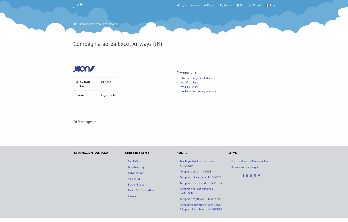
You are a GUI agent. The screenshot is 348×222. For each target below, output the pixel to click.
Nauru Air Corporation (141, 190)
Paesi (209, 5)
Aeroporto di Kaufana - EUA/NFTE (200, 177)
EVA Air (132, 196)
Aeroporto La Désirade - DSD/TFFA (201, 183)
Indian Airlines (136, 173)
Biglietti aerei (188, 5)
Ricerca (227, 5)
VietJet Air (134, 178)
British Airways (137, 167)
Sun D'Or (133, 161)
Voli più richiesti (189, 82)
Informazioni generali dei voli (197, 78)
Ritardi (256, 5)
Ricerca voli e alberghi (244, 167)
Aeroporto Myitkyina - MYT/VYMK (200, 199)
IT (271, 5)
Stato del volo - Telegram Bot (249, 161)
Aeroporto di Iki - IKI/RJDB (196, 171)
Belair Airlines (136, 184)
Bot (242, 5)
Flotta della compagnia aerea (198, 91)
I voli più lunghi (189, 87)
